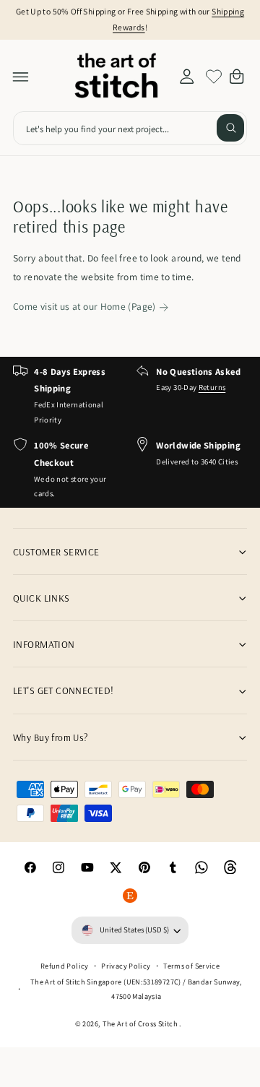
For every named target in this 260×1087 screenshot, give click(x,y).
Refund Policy (64, 966)
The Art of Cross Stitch (141, 1023)
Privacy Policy (125, 966)
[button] (20, 76)
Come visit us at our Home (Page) (84, 306)
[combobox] (130, 128)
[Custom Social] (130, 895)
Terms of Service (191, 966)
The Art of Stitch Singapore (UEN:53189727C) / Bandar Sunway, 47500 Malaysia (136, 988)
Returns (212, 387)
